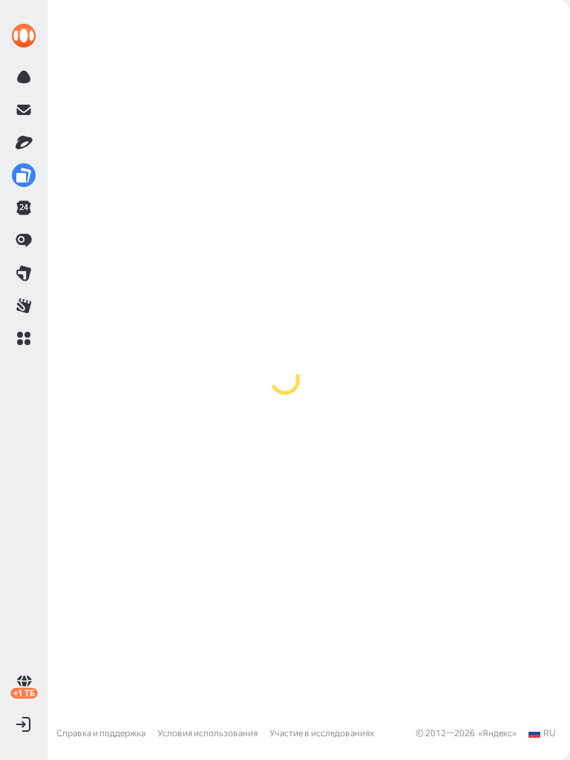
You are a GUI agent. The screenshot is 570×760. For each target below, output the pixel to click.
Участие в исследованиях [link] (321, 733)
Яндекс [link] (497, 733)
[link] (24, 36)
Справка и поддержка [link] (100, 733)
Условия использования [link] (207, 733)
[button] (24, 338)
